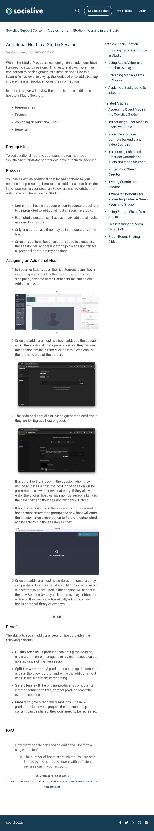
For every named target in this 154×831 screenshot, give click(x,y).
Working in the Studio (103, 30)
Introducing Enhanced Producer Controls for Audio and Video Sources (127, 157)
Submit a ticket (98, 11)
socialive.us (15, 822)
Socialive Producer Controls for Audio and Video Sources (125, 139)
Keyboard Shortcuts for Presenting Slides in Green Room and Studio (128, 199)
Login (142, 11)
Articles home (58, 30)
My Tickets (124, 11)
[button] (77, 11)
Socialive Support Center (24, 30)
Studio (78, 30)
